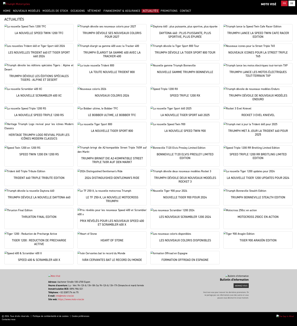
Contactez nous (8, 319)
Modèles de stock (55, 11)
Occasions (78, 11)
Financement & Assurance (121, 11)
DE (291, 3)
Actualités (150, 11)
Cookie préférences (80, 316)
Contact (185, 11)
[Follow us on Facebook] (48, 302)
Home (7, 11)
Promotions (169, 11)
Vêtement (94, 11)
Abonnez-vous (241, 286)
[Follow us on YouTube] (51, 302)
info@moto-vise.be (65, 295)
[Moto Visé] (16, 4)
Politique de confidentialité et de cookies (51, 316)
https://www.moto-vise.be (71, 299)
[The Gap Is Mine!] (285, 316)
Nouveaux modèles (26, 11)
